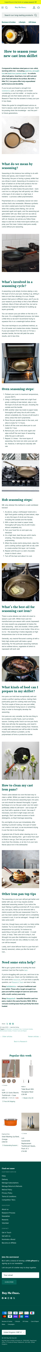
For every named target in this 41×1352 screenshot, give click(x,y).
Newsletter (6, 1216)
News (3, 1324)
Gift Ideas (32, 22)
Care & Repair (35, 1321)
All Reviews (8, 1029)
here (25, 970)
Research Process (8, 1213)
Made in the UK (28, 1098)
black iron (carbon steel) (17, 73)
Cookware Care (17, 1029)
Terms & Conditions (9, 1196)
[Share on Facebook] (10, 1024)
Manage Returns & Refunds (12, 1186)
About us (5, 1209)
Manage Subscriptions (10, 1183)
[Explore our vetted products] (7, 7)
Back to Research (20, 1041)
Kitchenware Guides (6, 1031)
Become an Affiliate (9, 1243)
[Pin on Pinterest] (13, 1024)
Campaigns (11, 1324)
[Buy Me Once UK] (20, 7)
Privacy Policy (7, 1193)
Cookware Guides (27, 1029)
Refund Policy (7, 1190)
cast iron (28, 71)
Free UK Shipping (9, 1101)
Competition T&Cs (8, 1200)
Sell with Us (6, 1236)
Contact (5, 1228)
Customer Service (9, 1172)
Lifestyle (22, 22)
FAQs (4, 1176)
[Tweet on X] (7, 1024)
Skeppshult (10, 998)
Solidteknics (11, 986)
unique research (29, 2)
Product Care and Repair (19, 1031)
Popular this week (20, 1056)
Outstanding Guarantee (11, 1145)
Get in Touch (6, 1232)
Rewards (5, 1220)
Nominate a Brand (8, 1239)
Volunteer (5, 1223)
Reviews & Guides (9, 22)
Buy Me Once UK (12, 1338)
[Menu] (2, 7)
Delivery (5, 1179)
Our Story (6, 1205)
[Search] (35, 15)
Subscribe (9, 1282)
